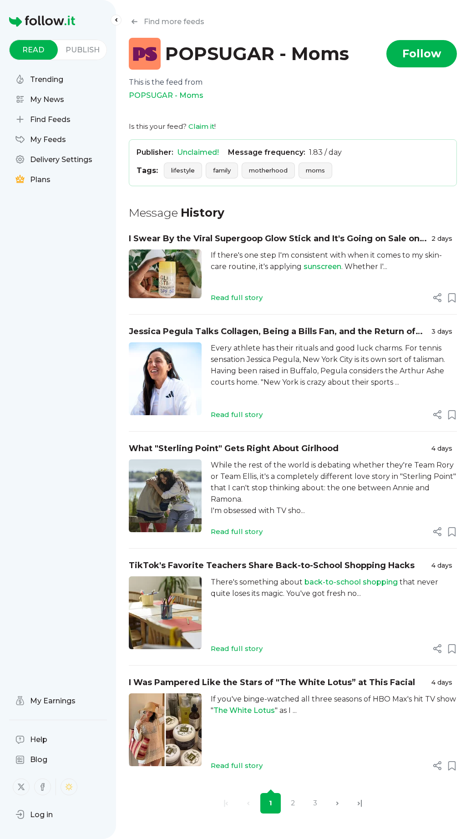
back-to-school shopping (351, 582)
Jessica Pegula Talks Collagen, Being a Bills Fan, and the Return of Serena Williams (272, 332)
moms (315, 170)
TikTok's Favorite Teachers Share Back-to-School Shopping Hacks (272, 565)
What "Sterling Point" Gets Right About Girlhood (234, 448)
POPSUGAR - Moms (166, 95)
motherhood (268, 170)
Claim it (201, 126)
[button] (34, 814)
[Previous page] (248, 803)
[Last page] (360, 803)
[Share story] (437, 298)
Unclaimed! (198, 152)
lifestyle (183, 170)
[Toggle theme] (69, 787)
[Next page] (337, 803)
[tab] (33, 50)
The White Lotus (244, 710)
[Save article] (452, 298)
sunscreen (322, 266)
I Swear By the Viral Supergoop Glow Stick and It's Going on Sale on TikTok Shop (274, 239)
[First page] (226, 803)
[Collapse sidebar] (116, 20)
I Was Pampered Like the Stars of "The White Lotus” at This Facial (272, 682)
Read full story (237, 297)
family (222, 170)
